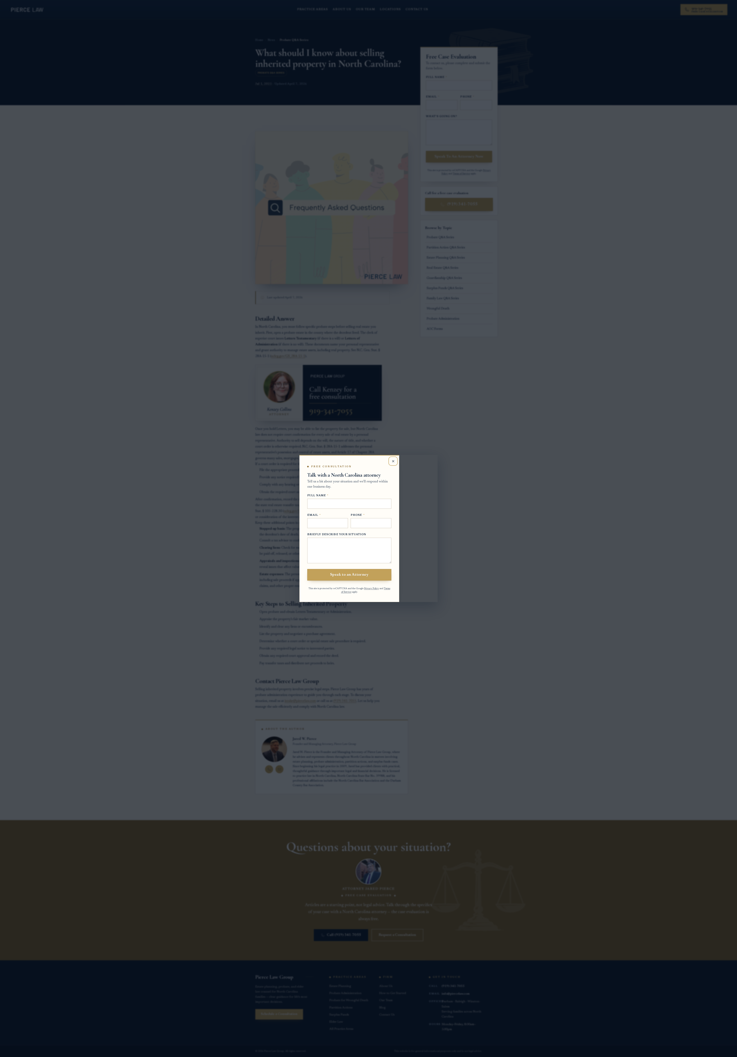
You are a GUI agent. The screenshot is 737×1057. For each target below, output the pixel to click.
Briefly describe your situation (336, 534)
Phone (358, 515)
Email (314, 515)
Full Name (317, 495)
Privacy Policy (371, 589)
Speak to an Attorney (349, 575)
